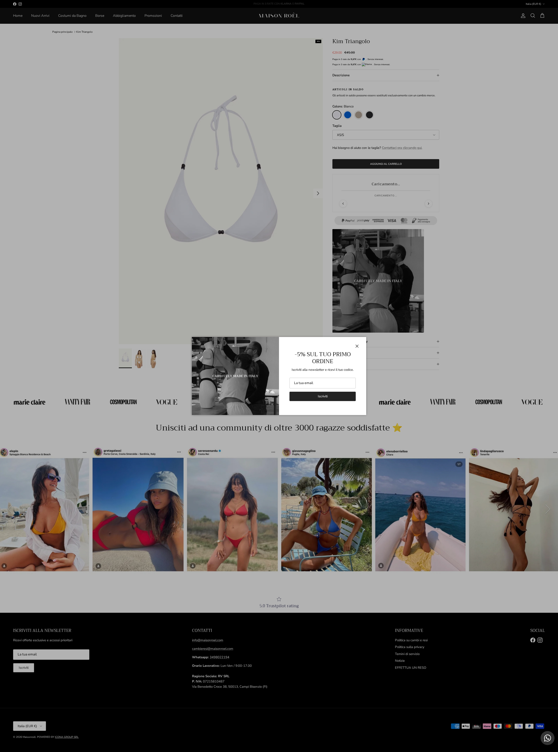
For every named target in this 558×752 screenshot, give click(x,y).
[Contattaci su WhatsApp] (548, 738)
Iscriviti (323, 396)
